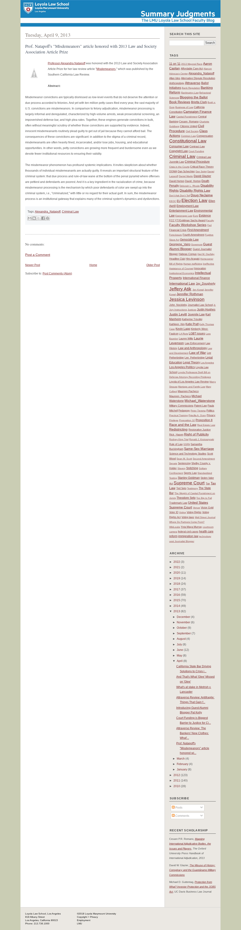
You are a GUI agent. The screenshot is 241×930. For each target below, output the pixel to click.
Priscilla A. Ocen (197, 415)
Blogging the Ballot (194, 97)
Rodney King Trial (179, 439)
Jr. (214, 305)
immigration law (188, 536)
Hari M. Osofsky (205, 254)
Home (93, 265)
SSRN (186, 444)
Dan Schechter (186, 171)
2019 (177, 578)
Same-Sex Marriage (199, 449)
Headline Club (177, 258)
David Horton (176, 181)
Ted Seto (181, 488)
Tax (208, 483)
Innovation (200, 268)
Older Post (153, 265)
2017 (177, 589)
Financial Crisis (178, 230)
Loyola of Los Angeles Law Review (189, 381)
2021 (177, 567)
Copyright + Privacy (87, 917)
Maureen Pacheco (188, 391)
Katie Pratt (192, 324)
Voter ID (173, 512)
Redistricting (178, 429)
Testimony (192, 488)
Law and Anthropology (192, 348)
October (182, 627)
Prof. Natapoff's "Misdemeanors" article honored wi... (192, 748)
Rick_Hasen (176, 434)
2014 (177, 606)
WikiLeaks (174, 527)
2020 (177, 572)
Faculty (210, 220)
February (183, 764)
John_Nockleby (178, 304)
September (184, 633)
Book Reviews (179, 102)
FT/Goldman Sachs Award (190, 220)
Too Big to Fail (204, 498)
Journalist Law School (200, 304)
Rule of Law (176, 444)
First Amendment (198, 230)
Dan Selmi (201, 171)
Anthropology (176, 83)
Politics (210, 410)
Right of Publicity (196, 434)
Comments (182, 815)
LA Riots (183, 333)
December (184, 617)
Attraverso (192, 83)
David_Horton (193, 181)
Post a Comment (37, 255)
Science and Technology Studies (187, 453)
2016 (177, 594)
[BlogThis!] (34, 218)
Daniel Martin (186, 176)
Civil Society (192, 131)
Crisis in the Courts (179, 166)
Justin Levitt (178, 314)
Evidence (205, 215)
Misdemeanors (106, 69)
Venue (196, 507)
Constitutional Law (187, 140)
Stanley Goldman (189, 477)
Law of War (197, 352)
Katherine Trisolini (192, 319)
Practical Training (178, 415)
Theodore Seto (186, 497)
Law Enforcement (195, 343)
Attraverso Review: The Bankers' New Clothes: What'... (192, 733)
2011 (177, 780)
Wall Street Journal (205, 517)
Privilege (173, 420)
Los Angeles (207, 362)
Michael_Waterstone (200, 401)
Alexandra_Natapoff (47, 211)
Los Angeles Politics (182, 367)
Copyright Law (178, 151)
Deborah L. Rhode (190, 186)
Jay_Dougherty (205, 283)
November (184, 622)
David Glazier (202, 176)
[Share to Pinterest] (47, 218)
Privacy (211, 415)
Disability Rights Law (195, 190)
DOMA (173, 171)
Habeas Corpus (188, 254)
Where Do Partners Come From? (187, 522)
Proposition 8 (204, 420)
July (180, 644)
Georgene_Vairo (179, 244)
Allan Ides (174, 78)
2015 (177, 600)
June (180, 650)
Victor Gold (207, 507)
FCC (172, 220)
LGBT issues (197, 333)
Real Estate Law (206, 425)
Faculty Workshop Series (187, 225)
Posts (178, 807)
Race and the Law (182, 425)
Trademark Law (178, 502)
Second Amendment (204, 458)
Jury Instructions (178, 309)
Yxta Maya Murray (191, 526)
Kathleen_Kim (177, 324)
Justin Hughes (206, 309)
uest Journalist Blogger (181, 541)
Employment (83, 920)
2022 (177, 562)
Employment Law (188, 206)
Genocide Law (189, 239)
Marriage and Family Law (191, 386)
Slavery (181, 468)
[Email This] (29, 218)
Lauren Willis (186, 338)
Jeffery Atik (180, 288)
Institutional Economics (181, 273)
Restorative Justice (200, 429)
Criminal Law (70, 211)
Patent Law (200, 405)
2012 (177, 775)
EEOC (172, 201)
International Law (182, 283)
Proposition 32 (187, 420)
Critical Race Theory (202, 166)
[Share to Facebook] (43, 218)
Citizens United (188, 126)
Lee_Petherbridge (195, 357)
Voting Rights (194, 512)
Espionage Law (183, 215)
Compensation (205, 135)
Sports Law (190, 472)
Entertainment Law (181, 210)
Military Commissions (181, 405)
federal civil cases (188, 531)
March (181, 758)
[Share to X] (38, 218)
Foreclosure (175, 235)
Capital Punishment (186, 116)
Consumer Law (179, 146)
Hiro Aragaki (193, 258)
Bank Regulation (191, 88)
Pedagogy (184, 410)
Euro (195, 215)
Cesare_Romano (189, 121)
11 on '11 (175, 63)
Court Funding (196, 151)
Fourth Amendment (193, 234)
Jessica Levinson (187, 299)
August (181, 638)
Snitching (192, 468)
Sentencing (184, 463)
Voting (182, 512)
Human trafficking (192, 263)
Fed (209, 225)
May (180, 655)
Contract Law (197, 146)
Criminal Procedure (197, 161)
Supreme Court (189, 482)
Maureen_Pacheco (180, 396)
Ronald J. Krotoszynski (201, 439)
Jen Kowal (198, 289)
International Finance (196, 278)
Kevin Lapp (183, 328)
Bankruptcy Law (190, 92)
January (182, 769)
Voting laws (187, 517)
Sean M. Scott (184, 458)
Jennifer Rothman (190, 294)
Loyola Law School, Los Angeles (43, 913)
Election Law (194, 200)
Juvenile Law (196, 314)
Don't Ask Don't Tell (179, 195)
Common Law (188, 136)
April (180, 661)
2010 (177, 786)
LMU (79, 923)
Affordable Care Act (192, 68)
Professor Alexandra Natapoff (66, 63)
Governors (196, 244)
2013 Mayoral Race (191, 64)
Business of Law (184, 107)
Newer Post (32, 265)
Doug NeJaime (202, 195)
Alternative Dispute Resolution (198, 78)
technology (205, 536)
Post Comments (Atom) (57, 273)
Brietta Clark (199, 102)
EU (179, 201)
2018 (177, 583)
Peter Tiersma (198, 410)
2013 (177, 611)
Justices (192, 309)
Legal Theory (191, 362)
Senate (173, 463)
